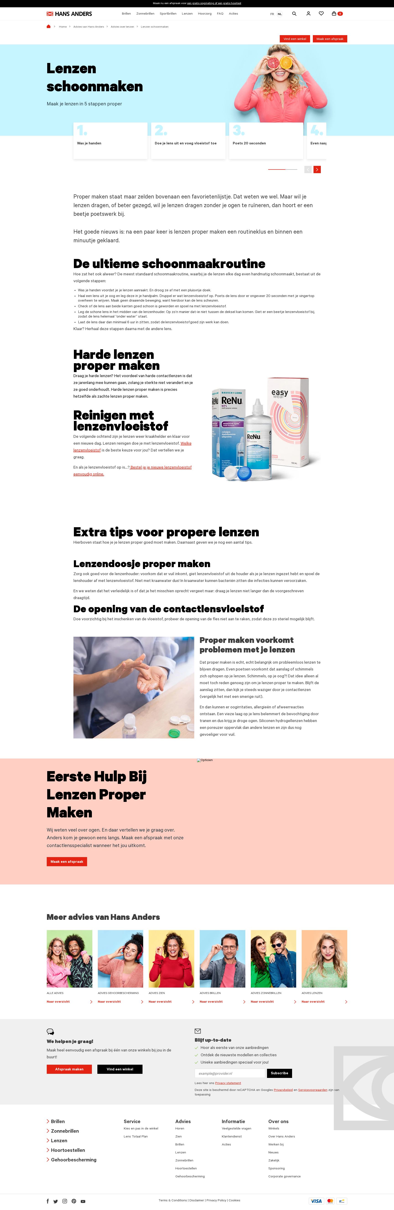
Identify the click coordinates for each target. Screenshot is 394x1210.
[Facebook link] (48, 1201)
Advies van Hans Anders (88, 27)
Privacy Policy (216, 1201)
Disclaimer (196, 1201)
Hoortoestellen (66, 1151)
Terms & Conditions (172, 1201)
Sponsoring (276, 1169)
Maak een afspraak (330, 39)
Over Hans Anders (281, 1137)
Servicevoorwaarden (312, 1090)
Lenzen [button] (187, 14)
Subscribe (279, 1074)
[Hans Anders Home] (69, 14)
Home (63, 27)
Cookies (234, 1201)
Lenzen (57, 1141)
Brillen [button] (126, 14)
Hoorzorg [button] (205, 14)
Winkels (273, 1129)
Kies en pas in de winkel (141, 1129)
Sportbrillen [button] (168, 14)
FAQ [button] (220, 14)
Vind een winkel (295, 39)
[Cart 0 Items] (334, 13)
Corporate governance (284, 1177)
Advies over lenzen (122, 27)
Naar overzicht (69, 1002)
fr (272, 14)
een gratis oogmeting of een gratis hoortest (214, 3)
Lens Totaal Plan (136, 1137)
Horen (179, 1129)
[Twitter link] (55, 1201)
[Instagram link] (64, 1201)
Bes (133, 468)
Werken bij (276, 1145)
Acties (226, 1145)
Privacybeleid (283, 1090)
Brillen (56, 1122)
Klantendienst (232, 1137)
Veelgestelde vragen (236, 1129)
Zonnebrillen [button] (145, 14)
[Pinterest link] (74, 1201)
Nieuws (273, 1153)
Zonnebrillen (63, 1132)
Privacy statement (228, 1083)
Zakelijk (273, 1161)
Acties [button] (233, 14)
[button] (308, 13)
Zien (178, 1137)
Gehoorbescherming (71, 1160)
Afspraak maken (69, 1070)
